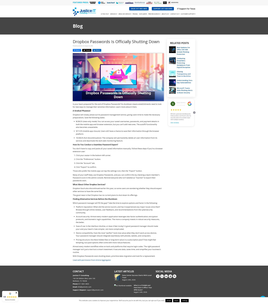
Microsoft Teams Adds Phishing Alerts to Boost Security (185, 90)
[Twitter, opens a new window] (162, 276)
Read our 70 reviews (10, 299)
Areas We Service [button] (124, 14)
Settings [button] (184, 300)
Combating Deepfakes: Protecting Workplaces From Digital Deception (183, 62)
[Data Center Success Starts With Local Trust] (117, 277)
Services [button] (113, 14)
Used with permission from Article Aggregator (92, 260)
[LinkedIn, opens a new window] (166, 276)
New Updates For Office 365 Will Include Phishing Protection (183, 50)
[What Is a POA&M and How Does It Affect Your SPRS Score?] (123, 285)
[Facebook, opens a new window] (158, 276)
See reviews (175, 122)
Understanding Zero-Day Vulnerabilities (185, 81)
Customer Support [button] (188, 14)
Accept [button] (169, 300)
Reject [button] (176, 300)
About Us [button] (165, 14)
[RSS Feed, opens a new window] (174, 276)
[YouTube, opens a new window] (170, 276)
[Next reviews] (194, 112)
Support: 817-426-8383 (162, 9)
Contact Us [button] (174, 14)
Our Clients (143, 14)
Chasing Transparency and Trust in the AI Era (184, 74)
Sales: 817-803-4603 (139, 9)
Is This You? (105, 14)
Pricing (135, 14)
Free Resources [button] (154, 14)
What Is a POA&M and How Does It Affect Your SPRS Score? (143, 287)
